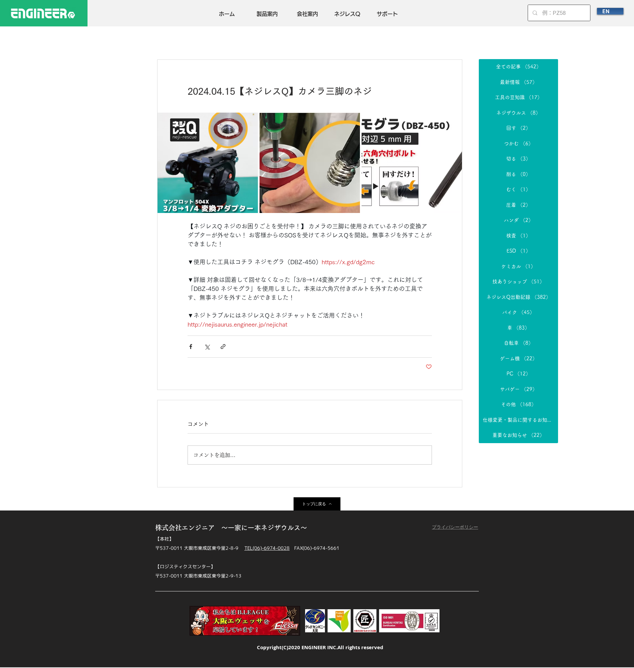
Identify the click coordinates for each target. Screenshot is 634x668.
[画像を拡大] (208, 163)
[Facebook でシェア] (191, 346)
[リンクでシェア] (223, 346)
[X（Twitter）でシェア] (207, 346)
